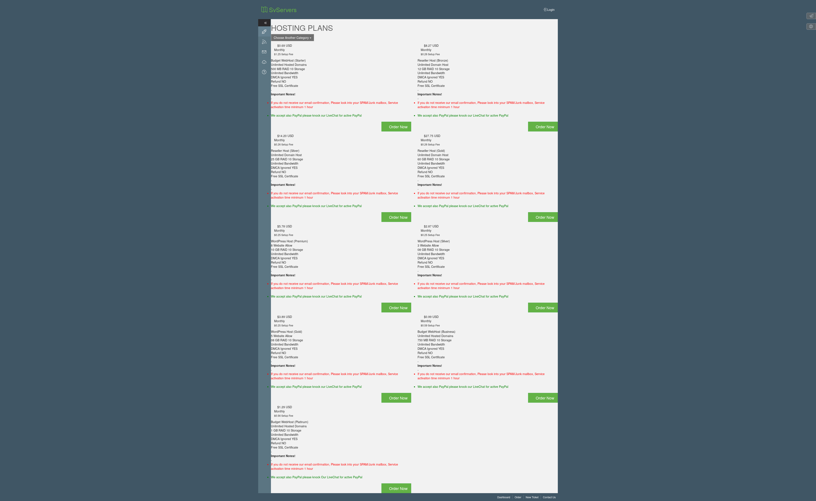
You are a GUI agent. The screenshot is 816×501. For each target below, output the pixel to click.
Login (550, 9)
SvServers (282, 9)
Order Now (398, 126)
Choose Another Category (292, 37)
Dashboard (503, 497)
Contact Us (549, 497)
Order (518, 497)
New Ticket (532, 497)
